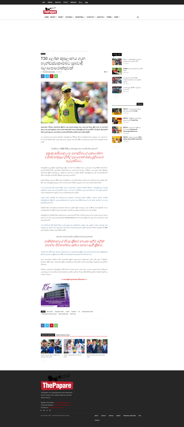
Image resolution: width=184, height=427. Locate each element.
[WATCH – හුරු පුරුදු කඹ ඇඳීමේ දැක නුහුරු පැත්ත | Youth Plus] (117, 111)
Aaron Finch (50, 311)
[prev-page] (42, 361)
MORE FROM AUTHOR (63, 335)
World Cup (73, 314)
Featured (73, 311)
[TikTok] (47, 410)
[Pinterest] (51, 76)
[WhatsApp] (56, 76)
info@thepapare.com (56, 407)
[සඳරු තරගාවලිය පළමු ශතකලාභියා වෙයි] (97, 346)
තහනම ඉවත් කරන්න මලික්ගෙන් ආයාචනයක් (74, 236)
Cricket (67, 311)
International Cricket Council (49, 314)
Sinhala (48, 51)
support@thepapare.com (62, 405)
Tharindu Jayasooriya (49, 72)
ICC (79, 311)
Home (42, 51)
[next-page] (45, 361)
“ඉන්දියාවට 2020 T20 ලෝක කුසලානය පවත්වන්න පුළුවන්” (74, 149)
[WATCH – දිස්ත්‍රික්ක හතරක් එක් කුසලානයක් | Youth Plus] (117, 120)
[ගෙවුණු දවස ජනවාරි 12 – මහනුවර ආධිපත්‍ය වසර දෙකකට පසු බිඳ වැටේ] (117, 80)
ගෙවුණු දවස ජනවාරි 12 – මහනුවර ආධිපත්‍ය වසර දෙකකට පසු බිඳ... (132, 79)
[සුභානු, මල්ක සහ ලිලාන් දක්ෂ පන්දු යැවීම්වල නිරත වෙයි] (51, 346)
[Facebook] (43, 76)
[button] (137, 17)
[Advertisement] (92, 33)
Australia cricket (59, 311)
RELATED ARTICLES (48, 335)
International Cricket (87, 311)
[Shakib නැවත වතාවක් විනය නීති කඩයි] (117, 71)
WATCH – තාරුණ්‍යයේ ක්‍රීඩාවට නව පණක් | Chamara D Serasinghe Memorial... (132, 129)
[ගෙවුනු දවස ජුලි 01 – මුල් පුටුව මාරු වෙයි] (117, 90)
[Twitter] (47, 76)
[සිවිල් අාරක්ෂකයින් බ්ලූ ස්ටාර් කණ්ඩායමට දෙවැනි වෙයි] (117, 61)
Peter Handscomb (63, 314)
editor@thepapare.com (62, 402)
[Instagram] (44, 410)
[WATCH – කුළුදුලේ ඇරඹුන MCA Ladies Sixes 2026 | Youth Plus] (117, 139)
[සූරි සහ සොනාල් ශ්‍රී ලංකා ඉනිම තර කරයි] (74, 346)
